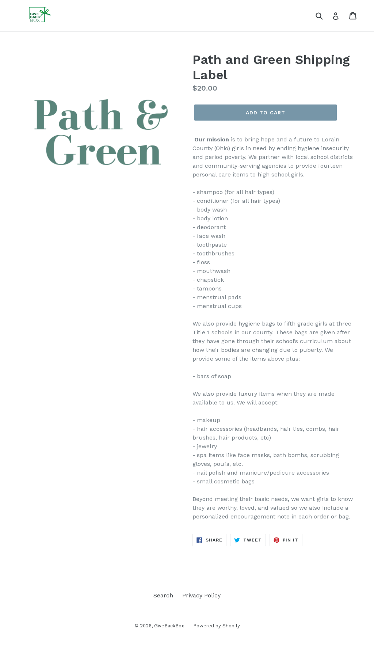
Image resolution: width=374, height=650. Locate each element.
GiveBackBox (169, 625)
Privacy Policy (201, 595)
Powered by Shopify (216, 625)
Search (163, 595)
